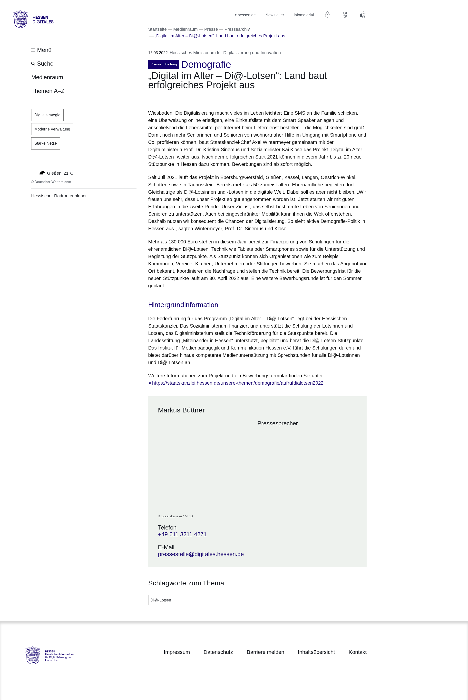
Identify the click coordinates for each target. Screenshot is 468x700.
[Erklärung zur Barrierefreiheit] (363, 15)
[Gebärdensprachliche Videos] (345, 15)
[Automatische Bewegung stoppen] (34, 172)
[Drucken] (190, 98)
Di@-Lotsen (160, 600)
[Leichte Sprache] (328, 15)
